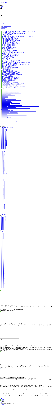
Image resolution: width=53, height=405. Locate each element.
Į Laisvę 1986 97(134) (3, 197)
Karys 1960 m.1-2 (2, 256)
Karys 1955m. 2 (2, 240)
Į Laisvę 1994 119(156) (3, 208)
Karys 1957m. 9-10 (3, 250)
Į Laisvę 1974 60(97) (3, 179)
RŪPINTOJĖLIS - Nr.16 (3, 224)
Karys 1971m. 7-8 (2, 285)
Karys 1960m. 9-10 (3, 258)
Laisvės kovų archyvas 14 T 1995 (4, 133)
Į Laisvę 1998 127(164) (3, 212)
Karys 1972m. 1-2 (2, 286)
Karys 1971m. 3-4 (2, 284)
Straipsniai (2, 6)
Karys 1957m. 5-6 (2, 249)
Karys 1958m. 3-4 (2, 251)
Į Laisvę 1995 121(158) (3, 209)
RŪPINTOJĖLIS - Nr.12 (3, 222)
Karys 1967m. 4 (2, 274)
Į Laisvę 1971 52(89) (3, 175)
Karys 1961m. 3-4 (2, 259)
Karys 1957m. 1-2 (2, 248)
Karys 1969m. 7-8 (2, 280)
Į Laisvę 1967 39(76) (3, 169)
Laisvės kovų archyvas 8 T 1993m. (4, 130)
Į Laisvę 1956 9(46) (3, 155)
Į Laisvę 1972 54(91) (3, 176)
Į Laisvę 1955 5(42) (3, 153)
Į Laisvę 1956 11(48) (3, 156)
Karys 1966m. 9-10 (3, 273)
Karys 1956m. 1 (2, 245)
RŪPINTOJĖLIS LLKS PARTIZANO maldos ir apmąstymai (6, 69)
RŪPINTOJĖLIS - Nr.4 (3, 218)
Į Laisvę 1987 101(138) (3, 199)
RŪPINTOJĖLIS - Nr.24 (3, 228)
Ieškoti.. (1, 9)
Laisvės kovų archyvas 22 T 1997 (4, 137)
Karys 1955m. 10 (2, 244)
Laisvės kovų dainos (3, 28)
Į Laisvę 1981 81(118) (3, 189)
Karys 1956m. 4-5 (2, 246)
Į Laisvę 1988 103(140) (3, 200)
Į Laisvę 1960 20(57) (3, 160)
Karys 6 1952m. (2, 235)
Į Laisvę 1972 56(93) (3, 177)
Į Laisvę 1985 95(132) (3, 196)
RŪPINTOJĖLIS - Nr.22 (3, 227)
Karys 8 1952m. (2, 236)
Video (1, 7)
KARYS (2, 231)
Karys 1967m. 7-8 (2, 275)
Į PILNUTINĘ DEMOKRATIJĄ (4, 214)
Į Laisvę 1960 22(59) (3, 161)
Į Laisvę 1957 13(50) (3, 157)
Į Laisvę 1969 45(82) (3, 172)
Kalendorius (2, 22)
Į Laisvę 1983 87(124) (3, 192)
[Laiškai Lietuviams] (2, 400)
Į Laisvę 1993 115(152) (3, 206)
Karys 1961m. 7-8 (2, 260)
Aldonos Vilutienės (3, 21)
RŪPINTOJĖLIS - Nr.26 (3, 229)
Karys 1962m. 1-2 (2, 261)
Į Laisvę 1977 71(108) (3, 184)
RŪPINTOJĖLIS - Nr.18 (3, 225)
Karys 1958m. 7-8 (2, 252)
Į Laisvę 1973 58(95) (3, 178)
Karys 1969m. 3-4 (2, 279)
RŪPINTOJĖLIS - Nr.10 (3, 221)
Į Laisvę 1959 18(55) (3, 159)
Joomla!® (3, 404)
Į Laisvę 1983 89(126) (3, 193)
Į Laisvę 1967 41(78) (3, 170)
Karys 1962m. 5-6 (2, 262)
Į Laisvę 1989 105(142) (3, 201)
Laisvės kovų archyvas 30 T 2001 (4, 141)
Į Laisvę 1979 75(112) (3, 186)
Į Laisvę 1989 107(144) (3, 202)
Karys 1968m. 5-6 (2, 277)
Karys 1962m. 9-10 (3, 263)
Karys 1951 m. (2, 232)
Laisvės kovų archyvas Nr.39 (3, 146)
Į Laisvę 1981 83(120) (3, 190)
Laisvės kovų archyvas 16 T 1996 (4, 134)
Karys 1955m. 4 (2, 241)
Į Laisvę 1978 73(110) (3, 185)
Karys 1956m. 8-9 (2, 247)
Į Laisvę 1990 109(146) (3, 203)
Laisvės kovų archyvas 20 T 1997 (4, 136)
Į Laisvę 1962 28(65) (3, 164)
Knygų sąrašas (2, 23)
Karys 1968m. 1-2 (2, 276)
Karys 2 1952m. (2, 233)
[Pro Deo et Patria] (2, 399)
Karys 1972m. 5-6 (2, 287)
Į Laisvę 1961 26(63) (3, 163)
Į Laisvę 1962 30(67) (3, 165)
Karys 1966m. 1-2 (2, 271)
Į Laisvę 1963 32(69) (3, 166)
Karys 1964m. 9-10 (3, 268)
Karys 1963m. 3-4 (2, 264)
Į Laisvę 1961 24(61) (3, 162)
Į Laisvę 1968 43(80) (3, 171)
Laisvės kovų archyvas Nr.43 (3, 147)
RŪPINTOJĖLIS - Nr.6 (3, 219)
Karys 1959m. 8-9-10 (3, 255)
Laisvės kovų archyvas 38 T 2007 (4, 145)
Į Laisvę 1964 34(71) (3, 167)
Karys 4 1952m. (2, 234)
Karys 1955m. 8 (2, 243)
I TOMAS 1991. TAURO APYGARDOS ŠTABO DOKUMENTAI (7, 127)
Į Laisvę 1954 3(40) (3, 152)
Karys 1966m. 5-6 (2, 272)
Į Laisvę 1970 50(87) (3, 174)
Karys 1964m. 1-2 (2, 266)
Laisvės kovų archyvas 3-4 (3, 128)
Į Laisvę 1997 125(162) (3, 211)
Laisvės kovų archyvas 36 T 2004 (4, 144)
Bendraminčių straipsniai (3, 20)
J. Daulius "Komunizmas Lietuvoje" (4, 109)
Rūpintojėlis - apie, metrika (3, 216)
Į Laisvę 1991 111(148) (3, 204)
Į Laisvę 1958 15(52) (3, 158)
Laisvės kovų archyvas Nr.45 (3, 148)
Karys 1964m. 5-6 (2, 267)
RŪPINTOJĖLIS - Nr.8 (3, 220)
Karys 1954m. (2, 239)
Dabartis (2, 18)
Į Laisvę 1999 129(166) (3, 213)
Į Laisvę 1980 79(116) (3, 188)
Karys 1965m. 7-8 (2, 270)
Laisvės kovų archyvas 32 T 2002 (4, 142)
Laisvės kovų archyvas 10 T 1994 (4, 131)
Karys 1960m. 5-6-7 (3, 257)
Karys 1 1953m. (2, 237)
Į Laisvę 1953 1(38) (3, 151)
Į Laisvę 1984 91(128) (3, 194)
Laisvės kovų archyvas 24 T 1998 (4, 138)
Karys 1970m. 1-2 (2, 281)
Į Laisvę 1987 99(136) (3, 198)
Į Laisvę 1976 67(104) (3, 182)
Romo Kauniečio (2, 19)
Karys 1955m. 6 (2, 242)
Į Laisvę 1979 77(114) (3, 187)
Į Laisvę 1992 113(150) (3, 205)
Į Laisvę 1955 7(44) (3, 154)
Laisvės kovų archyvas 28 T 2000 (4, 140)
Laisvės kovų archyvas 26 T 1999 (4, 139)
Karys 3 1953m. (2, 238)
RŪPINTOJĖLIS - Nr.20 (3, 226)
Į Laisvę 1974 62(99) (3, 180)
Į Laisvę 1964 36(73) (3, 168)
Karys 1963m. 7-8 (2, 265)
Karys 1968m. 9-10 (3, 278)
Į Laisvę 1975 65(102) (3, 181)
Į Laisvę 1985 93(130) (3, 195)
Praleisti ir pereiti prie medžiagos (4, 2)
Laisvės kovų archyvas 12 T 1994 (4, 132)
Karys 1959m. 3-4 (2, 254)
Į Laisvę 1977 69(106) (3, 183)
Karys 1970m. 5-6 (2, 282)
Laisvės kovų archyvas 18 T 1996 (4, 135)
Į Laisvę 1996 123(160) (3, 210)
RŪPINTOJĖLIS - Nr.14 (3, 223)
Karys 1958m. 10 (2, 253)
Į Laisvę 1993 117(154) (3, 207)
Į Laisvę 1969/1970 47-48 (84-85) (4, 173)
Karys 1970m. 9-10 (3, 283)
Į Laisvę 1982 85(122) (3, 191)
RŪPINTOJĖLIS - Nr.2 (3, 217)
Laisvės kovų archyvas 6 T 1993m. (4, 129)
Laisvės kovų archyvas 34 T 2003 (4, 143)
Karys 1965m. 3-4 (2, 269)
